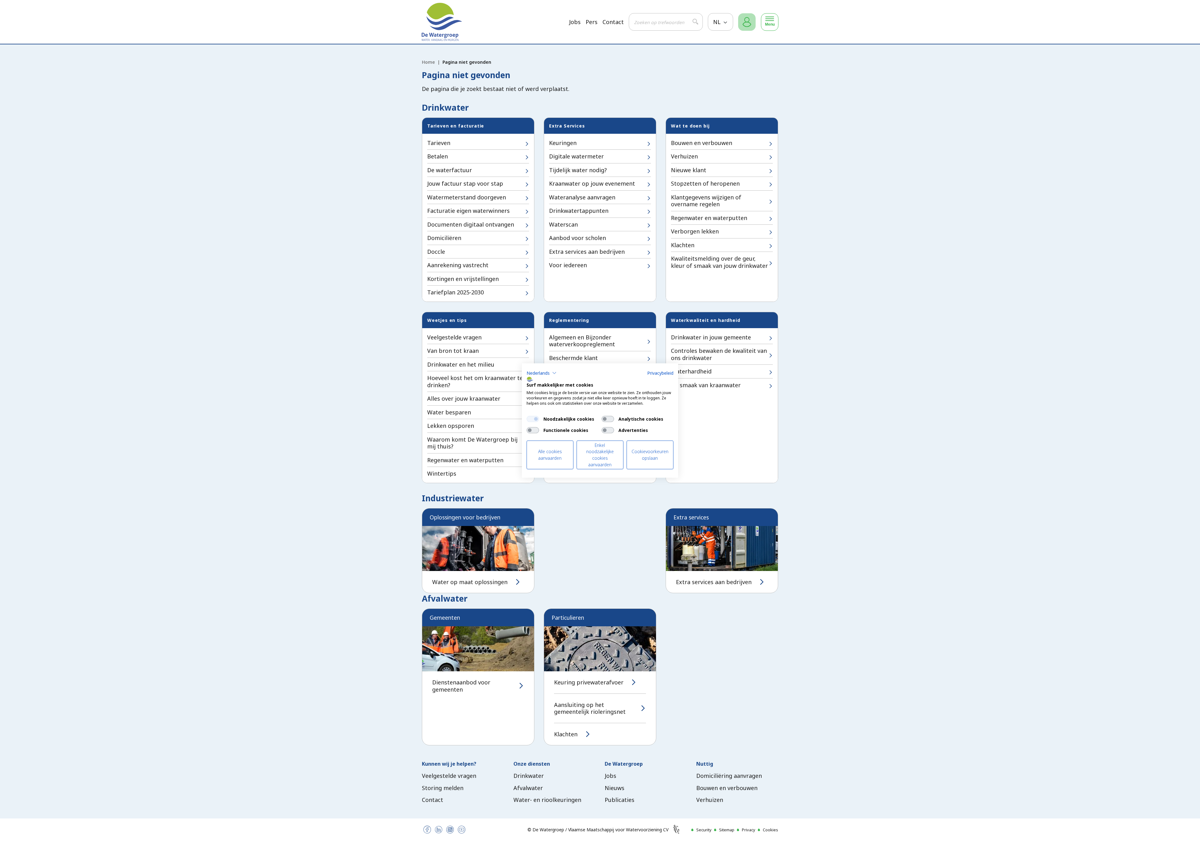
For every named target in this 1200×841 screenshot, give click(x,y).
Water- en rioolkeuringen (547, 799)
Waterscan (563, 224)
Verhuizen (684, 156)
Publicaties (619, 799)
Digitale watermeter (576, 156)
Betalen (437, 156)
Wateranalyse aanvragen (582, 197)
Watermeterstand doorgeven (466, 197)
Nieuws (614, 788)
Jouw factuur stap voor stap (465, 183)
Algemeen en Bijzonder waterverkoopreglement (582, 340)
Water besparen (449, 412)
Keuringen (563, 143)
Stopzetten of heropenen (705, 183)
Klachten (682, 245)
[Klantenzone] (747, 22)
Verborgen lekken (695, 231)
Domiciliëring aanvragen (729, 775)
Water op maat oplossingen (470, 582)
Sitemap (726, 830)
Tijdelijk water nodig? (578, 170)
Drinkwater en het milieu (460, 364)
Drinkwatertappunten (578, 210)
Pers (592, 22)
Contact (613, 22)
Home (428, 62)
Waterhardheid (691, 371)
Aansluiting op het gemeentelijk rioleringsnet (590, 708)
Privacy (748, 830)
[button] (542, 373)
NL (717, 22)
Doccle (436, 251)
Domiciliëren (444, 238)
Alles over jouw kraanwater (463, 398)
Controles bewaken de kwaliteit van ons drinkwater (719, 354)
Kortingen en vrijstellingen (463, 279)
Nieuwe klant (688, 170)
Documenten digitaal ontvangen (470, 224)
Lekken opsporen (450, 425)
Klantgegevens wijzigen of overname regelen (706, 200)
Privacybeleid (660, 373)
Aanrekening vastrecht (457, 265)
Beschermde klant (573, 358)
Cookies (770, 830)
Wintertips (441, 473)
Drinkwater (528, 775)
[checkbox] (533, 419)
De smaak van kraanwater (706, 385)
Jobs (575, 22)
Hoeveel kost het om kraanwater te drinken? (475, 381)
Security (704, 830)
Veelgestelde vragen (454, 337)
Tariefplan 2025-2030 (455, 292)
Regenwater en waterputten (709, 218)
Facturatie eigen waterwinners (468, 210)
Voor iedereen (568, 265)
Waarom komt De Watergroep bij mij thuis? (472, 443)
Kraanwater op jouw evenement (592, 183)
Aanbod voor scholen (577, 238)
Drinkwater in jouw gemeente (711, 337)
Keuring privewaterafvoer (588, 682)
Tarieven (438, 143)
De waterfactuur (449, 170)
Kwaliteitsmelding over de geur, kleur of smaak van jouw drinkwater (719, 262)
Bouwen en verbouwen (701, 143)
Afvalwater (528, 788)
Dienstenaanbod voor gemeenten (461, 686)
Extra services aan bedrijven (587, 251)
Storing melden (442, 788)
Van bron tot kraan (453, 350)
